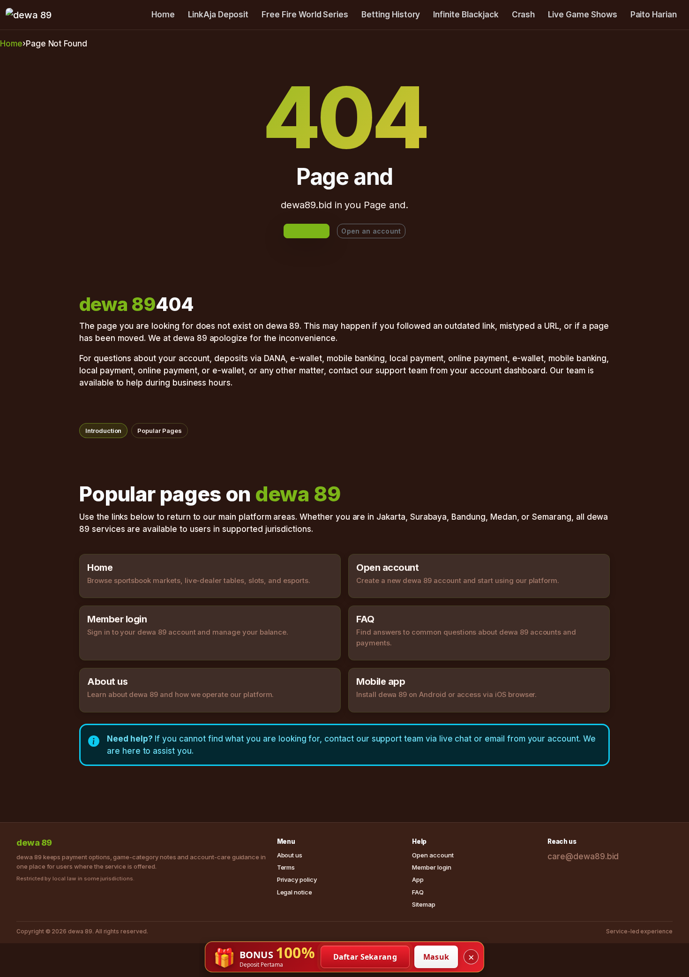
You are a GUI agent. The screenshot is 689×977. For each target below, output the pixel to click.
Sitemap (423, 904)
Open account (432, 855)
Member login (431, 867)
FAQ (418, 892)
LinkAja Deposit (218, 14)
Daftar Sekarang (365, 957)
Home (163, 14)
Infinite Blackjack (465, 14)
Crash (523, 14)
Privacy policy (297, 879)
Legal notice (294, 892)
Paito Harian (653, 14)
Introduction (103, 430)
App (418, 879)
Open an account (371, 231)
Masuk (436, 957)
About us (290, 855)
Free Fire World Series (305, 14)
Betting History (390, 14)
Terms (286, 867)
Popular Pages (159, 430)
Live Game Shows (582, 14)
